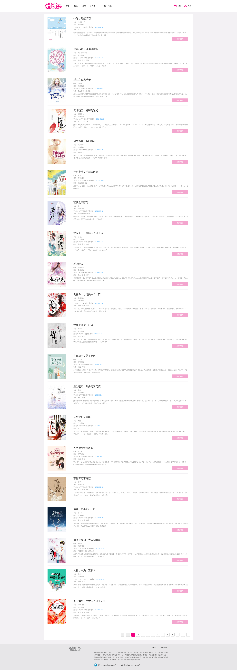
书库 (76, 6)
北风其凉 (81, 298)
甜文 (79, 30)
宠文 (83, 306)
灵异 (87, 275)
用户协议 (155, 648)
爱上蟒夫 (78, 263)
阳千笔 (80, 451)
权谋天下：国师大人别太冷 (88, 233)
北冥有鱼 (81, 114)
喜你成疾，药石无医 (84, 355)
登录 (189, 6)
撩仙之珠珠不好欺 (83, 325)
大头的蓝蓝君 (82, 53)
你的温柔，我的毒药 (84, 141)
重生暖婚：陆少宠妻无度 (87, 386)
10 (177, 635)
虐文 (83, 367)
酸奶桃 (80, 543)
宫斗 (87, 244)
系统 (83, 582)
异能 (83, 275)
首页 (68, 6)
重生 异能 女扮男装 (84, 91)
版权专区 (94, 6)
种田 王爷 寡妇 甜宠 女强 (86, 551)
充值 (179, 6)
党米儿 (80, 329)
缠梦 (79, 175)
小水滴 (80, 359)
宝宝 (83, 121)
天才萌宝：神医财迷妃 (85, 110)
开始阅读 (180, 39)
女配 (83, 489)
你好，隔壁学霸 (82, 18)
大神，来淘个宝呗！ (84, 570)
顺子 (79, 482)
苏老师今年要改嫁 (83, 447)
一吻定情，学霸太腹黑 (85, 171)
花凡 (79, 574)
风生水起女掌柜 (82, 417)
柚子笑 (80, 513)
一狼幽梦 (81, 267)
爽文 (79, 121)
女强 (87, 306)
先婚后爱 (81, 152)
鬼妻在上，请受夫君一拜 (87, 294)
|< (122, 635)
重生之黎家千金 (82, 79)
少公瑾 (80, 83)
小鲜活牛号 (81, 22)
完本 (84, 6)
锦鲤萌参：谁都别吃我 (85, 49)
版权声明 (164, 648)
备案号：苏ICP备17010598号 (130, 665)
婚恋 (79, 459)
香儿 (79, 206)
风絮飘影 (81, 145)
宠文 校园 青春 (83, 183)
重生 (87, 60)
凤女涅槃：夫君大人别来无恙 (89, 601)
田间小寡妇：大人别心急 (87, 539)
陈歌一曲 (81, 605)
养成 (79, 60)
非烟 (79, 390)
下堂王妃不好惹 (82, 478)
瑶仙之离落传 (80, 202)
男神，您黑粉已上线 (84, 509)
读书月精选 (107, 6)
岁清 (79, 421)
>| (188, 635)
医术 (88, 121)
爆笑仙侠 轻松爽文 (84, 213)
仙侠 (79, 306)
